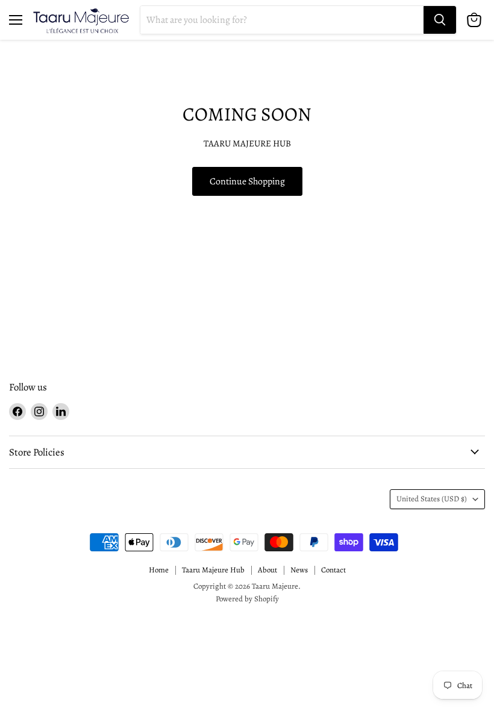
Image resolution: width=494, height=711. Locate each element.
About (267, 570)
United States (431, 498)
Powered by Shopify (247, 599)
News (299, 570)
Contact (333, 570)
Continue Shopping (247, 181)
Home (159, 570)
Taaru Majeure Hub (213, 570)
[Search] (440, 20)
